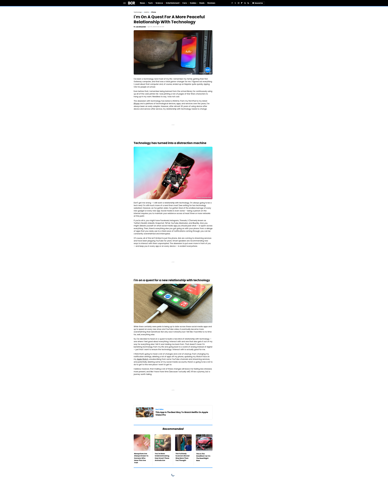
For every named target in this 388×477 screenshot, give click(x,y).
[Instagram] (238, 3)
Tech (150, 3)
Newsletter (259, 3)
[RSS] (248, 3)
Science (159, 3)
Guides (193, 3)
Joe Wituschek (141, 27)
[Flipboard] (242, 3)
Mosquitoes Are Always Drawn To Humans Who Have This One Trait (141, 458)
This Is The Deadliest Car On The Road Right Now (203, 457)
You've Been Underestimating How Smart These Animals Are (162, 457)
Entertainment (172, 3)
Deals (202, 3)
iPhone (153, 12)
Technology (138, 12)
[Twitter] (235, 3)
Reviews (211, 3)
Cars (184, 3)
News (142, 3)
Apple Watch (142, 359)
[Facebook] (232, 3)
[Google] (245, 3)
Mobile (146, 12)
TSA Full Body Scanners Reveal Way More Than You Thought (182, 457)
